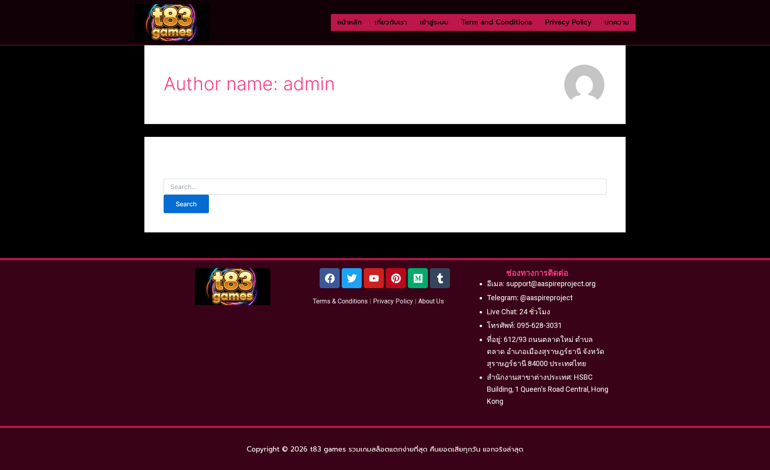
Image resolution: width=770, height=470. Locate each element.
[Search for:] (385, 186)
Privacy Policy (393, 301)
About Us (431, 301)
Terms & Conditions (340, 301)
